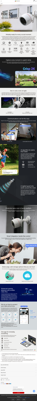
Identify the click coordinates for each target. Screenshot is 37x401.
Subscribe (18, 392)
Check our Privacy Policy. (20, 390)
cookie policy (23, 397)
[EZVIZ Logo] (17, 1)
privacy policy (28, 397)
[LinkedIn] (8, 379)
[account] (35, 1)
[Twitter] (5, 379)
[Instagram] (3, 379)
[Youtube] (6, 379)
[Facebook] (1, 379)
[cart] (33, 1)
